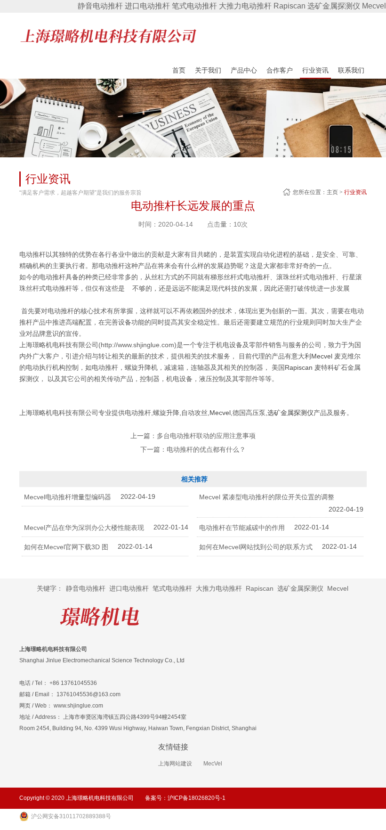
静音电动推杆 (100, 6)
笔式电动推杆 (194, 6)
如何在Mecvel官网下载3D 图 (66, 547)
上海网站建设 (175, 763)
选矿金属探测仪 (333, 6)
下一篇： (193, 449)
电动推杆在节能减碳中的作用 (242, 527)
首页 (178, 70)
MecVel (212, 763)
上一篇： (193, 435)
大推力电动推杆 (245, 6)
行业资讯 (355, 192)
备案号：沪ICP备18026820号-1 (185, 798)
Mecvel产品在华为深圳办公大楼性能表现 (84, 527)
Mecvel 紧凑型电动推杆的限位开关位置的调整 (266, 497)
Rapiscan (289, 6)
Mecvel (374, 6)
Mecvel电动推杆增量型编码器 (67, 497)
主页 (332, 192)
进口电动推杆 (147, 6)
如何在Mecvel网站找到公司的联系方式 (256, 547)
